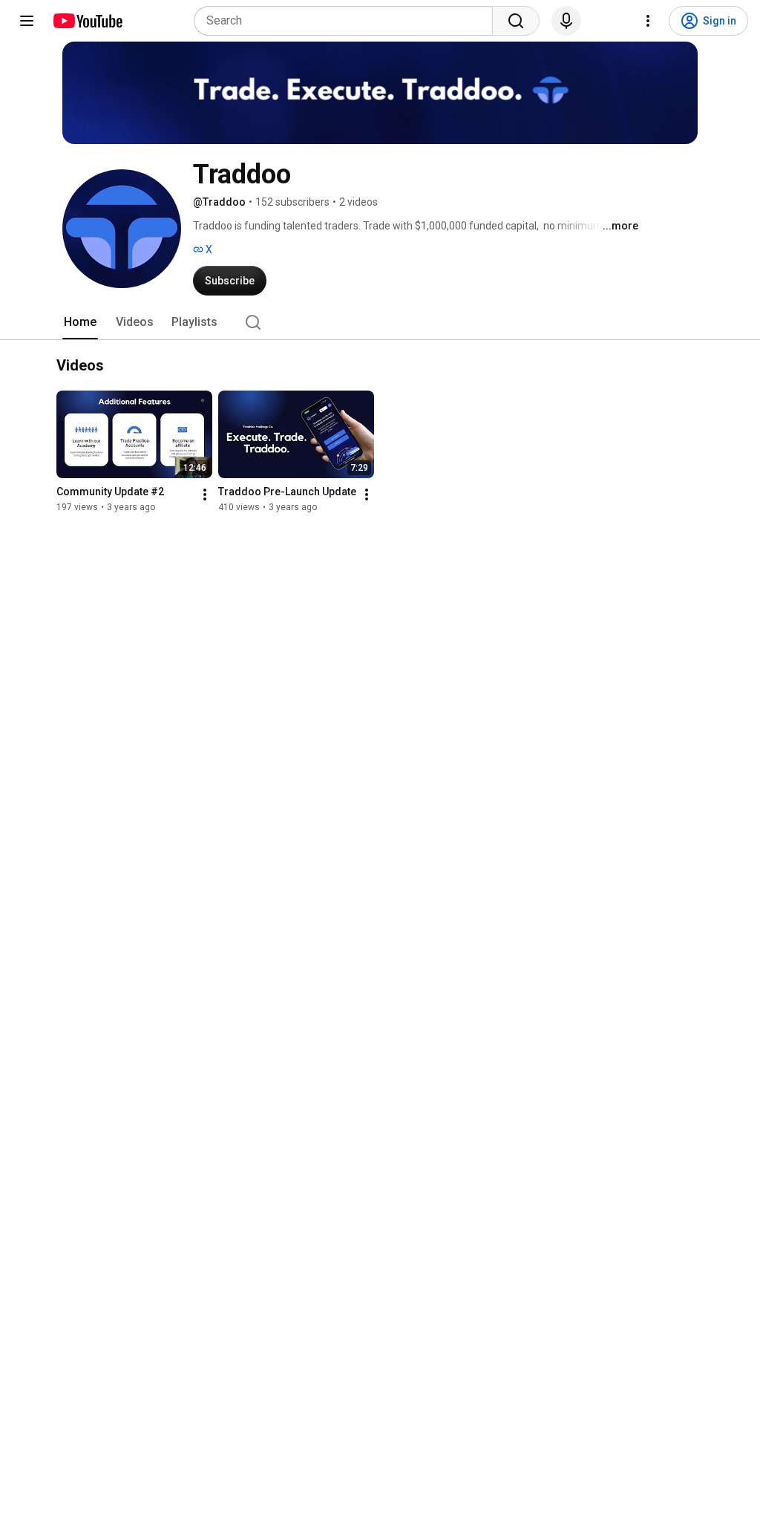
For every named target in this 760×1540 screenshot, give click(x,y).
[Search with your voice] (566, 21)
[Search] (516, 21)
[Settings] (648, 21)
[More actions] (205, 494)
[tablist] (380, 322)
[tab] (80, 322)
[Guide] (27, 21)
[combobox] (347, 21)
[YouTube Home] (87, 21)
